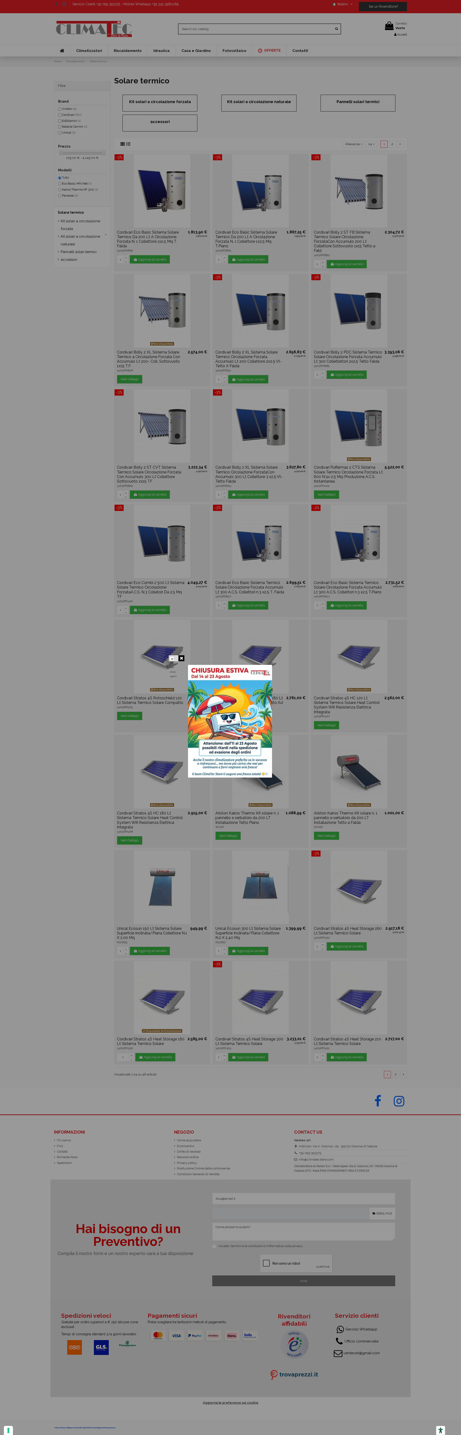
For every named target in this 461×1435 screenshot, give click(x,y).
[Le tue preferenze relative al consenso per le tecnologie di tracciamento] (8, 1430)
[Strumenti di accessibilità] (440, 1430)
